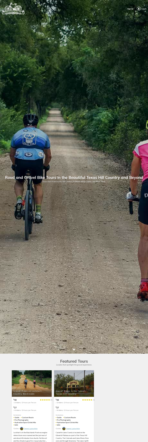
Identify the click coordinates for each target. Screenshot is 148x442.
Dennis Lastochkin (30, 429)
